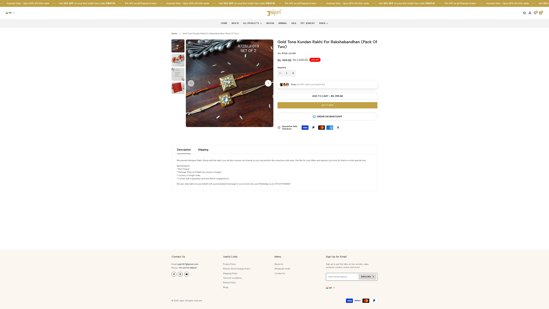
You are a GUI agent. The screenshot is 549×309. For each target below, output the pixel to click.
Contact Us (279, 273)
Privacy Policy (229, 264)
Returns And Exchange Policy (236, 269)
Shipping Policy (230, 273)
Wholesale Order (282, 269)
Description (184, 149)
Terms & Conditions (232, 278)
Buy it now (327, 105)
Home (174, 33)
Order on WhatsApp (329, 116)
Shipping (203, 149)
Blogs (225, 287)
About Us (278, 264)
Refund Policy (229, 282)
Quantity (282, 67)
